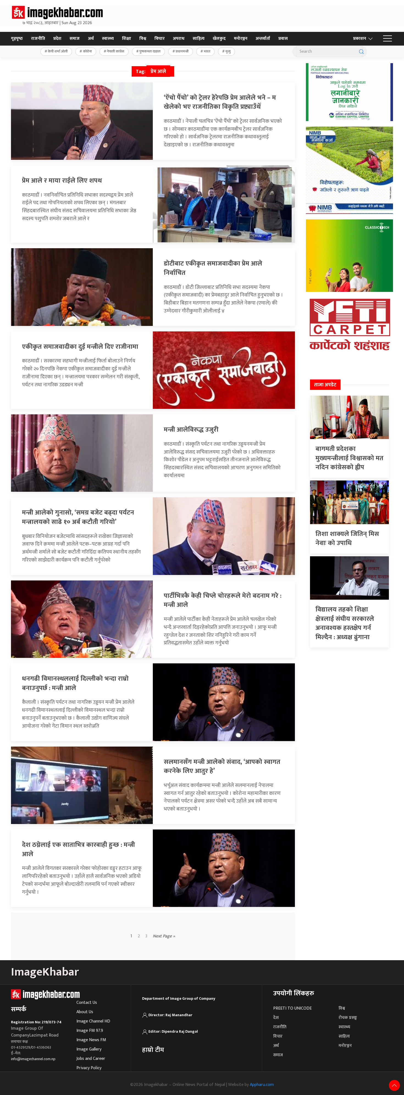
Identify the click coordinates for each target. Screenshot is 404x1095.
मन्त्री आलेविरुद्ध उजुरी (191, 429)
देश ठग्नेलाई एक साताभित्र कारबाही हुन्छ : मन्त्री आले (78, 849)
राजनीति (38, 38)
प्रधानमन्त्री (182, 51)
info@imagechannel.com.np (33, 1059)
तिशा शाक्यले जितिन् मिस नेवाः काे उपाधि (347, 539)
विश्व (142, 38)
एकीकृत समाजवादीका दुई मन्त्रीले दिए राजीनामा (80, 346)
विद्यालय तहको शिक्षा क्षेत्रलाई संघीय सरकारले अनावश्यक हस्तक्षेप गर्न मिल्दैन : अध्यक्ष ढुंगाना (345, 623)
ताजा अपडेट (325, 385)
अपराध (178, 38)
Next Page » (164, 936)
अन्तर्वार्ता (263, 38)
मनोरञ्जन (240, 38)
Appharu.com (262, 1084)
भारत (207, 51)
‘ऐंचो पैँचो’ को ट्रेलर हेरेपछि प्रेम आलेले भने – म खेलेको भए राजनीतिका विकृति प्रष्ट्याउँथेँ (220, 102)
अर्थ (91, 38)
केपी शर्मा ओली (58, 51)
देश (276, 1017)
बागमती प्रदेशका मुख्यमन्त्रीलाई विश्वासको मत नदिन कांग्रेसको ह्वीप (349, 458)
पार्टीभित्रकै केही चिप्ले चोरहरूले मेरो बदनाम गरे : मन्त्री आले (222, 600)
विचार (159, 38)
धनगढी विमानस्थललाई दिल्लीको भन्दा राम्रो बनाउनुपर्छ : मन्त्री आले (75, 683)
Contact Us (86, 1002)
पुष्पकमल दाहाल (150, 51)
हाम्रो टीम (153, 1049)
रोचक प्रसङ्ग (348, 1017)
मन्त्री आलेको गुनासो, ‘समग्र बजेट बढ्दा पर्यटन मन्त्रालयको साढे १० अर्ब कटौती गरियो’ (78, 517)
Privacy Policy (88, 1068)
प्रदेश (57, 38)
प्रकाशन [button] (359, 38)
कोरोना (87, 51)
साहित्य (198, 38)
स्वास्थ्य (108, 38)
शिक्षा (126, 38)
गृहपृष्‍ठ (17, 38)
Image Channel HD (93, 1021)
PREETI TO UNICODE (292, 1008)
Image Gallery (88, 1049)
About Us (84, 1012)
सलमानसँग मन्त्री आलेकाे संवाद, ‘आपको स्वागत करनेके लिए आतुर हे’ (222, 766)
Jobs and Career (90, 1058)
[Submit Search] (361, 51)
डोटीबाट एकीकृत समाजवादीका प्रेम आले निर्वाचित (213, 268)
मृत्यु (228, 51)
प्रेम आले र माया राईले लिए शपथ (62, 180)
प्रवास (283, 38)
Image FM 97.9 (89, 1030)
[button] (387, 39)
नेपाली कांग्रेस (115, 51)
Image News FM (91, 1040)
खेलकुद (219, 38)
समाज (75, 38)
